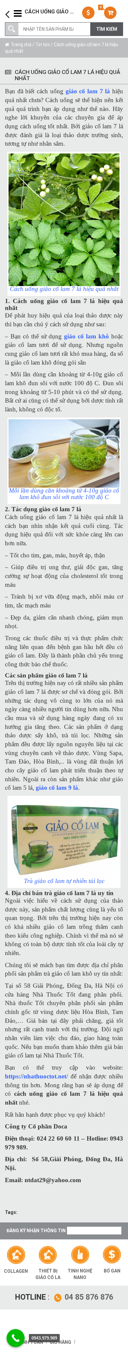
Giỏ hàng (60, 1342)
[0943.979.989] (16, 1338)
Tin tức (42, 44)
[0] (111, 13)
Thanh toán (28, 1342)
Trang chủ (21, 44)
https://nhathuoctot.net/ (36, 1076)
